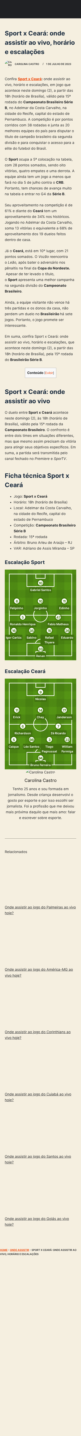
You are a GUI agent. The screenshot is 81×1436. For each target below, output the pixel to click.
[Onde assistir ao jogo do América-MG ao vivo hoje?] (40, 942)
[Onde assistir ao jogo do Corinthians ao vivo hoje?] (40, 1004)
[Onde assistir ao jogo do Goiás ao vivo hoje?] (40, 1191)
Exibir (49, 373)
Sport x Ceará (30, 79)
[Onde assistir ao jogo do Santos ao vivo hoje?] (40, 1129)
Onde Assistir (19, 1250)
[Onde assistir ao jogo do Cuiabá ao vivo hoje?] (40, 1067)
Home (3, 1250)
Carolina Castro (41, 780)
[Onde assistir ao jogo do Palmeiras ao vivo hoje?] (40, 880)
